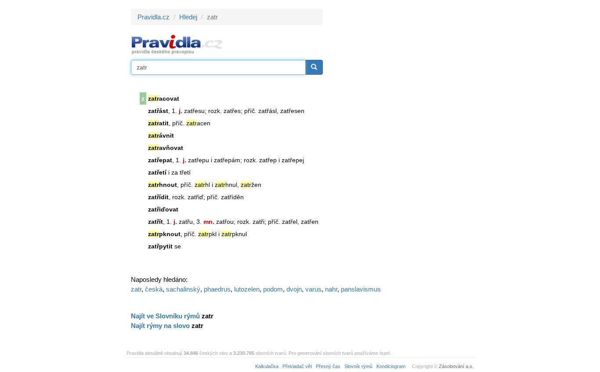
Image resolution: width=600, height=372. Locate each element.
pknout (164, 233)
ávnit (161, 135)
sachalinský (183, 289)
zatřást (158, 110)
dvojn (294, 289)
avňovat (165, 147)
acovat (163, 98)
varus (313, 289)
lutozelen (247, 289)
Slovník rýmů (358, 366)
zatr (136, 289)
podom (273, 289)
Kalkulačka (266, 366)
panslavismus (361, 289)
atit (158, 123)
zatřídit (158, 197)
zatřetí (157, 172)
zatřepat (160, 160)
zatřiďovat (163, 209)
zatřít (155, 221)
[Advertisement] (402, 141)
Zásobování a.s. (456, 366)
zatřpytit (160, 246)
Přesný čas (328, 366)
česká (154, 289)
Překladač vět (297, 366)
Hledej (188, 17)
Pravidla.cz (153, 17)
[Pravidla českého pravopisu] (177, 44)
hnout (162, 184)
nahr (331, 289)
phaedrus (217, 289)
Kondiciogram (390, 366)
